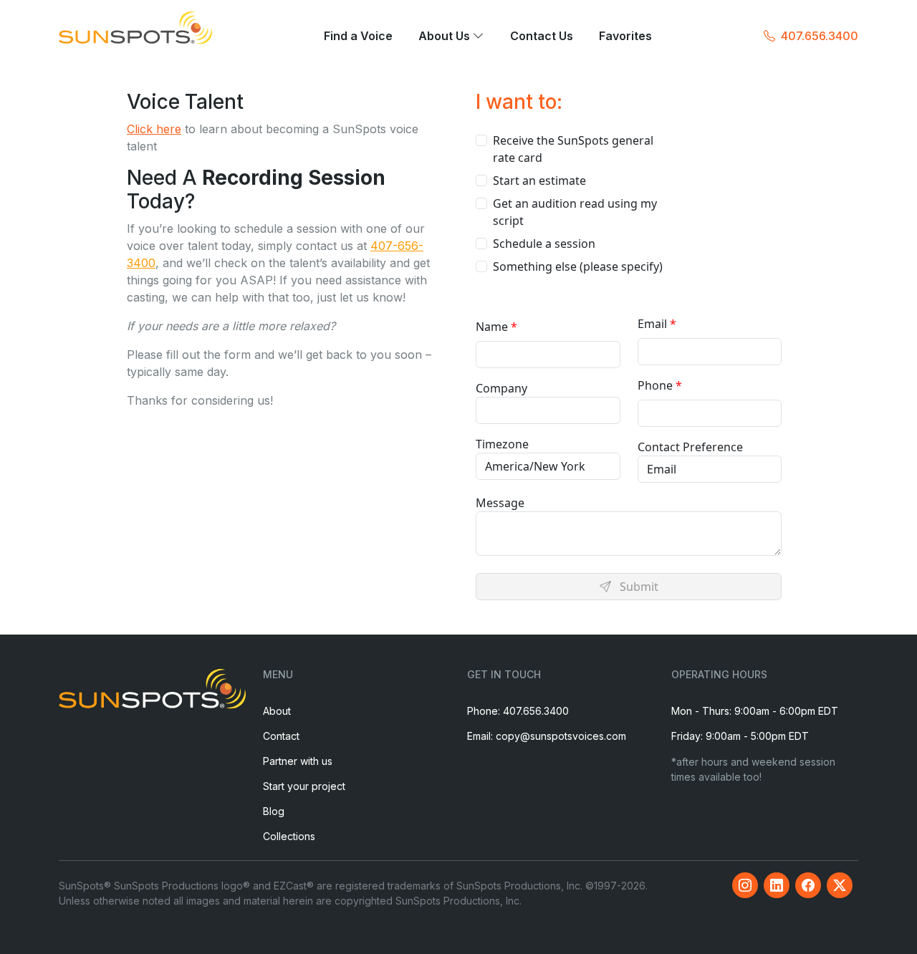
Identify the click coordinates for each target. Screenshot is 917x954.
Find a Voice (358, 36)
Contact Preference (690, 447)
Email (652, 324)
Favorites (625, 36)
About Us (445, 36)
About (277, 711)
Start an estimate (539, 180)
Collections (289, 836)
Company (501, 388)
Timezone (502, 444)
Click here (154, 129)
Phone (655, 385)
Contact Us (541, 36)
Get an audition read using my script (575, 212)
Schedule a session (544, 243)
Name (492, 326)
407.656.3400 (819, 36)
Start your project (304, 786)
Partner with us (297, 761)
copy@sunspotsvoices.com (561, 736)
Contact (281, 736)
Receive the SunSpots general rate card (573, 148)
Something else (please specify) (578, 266)
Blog (273, 811)
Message (500, 503)
